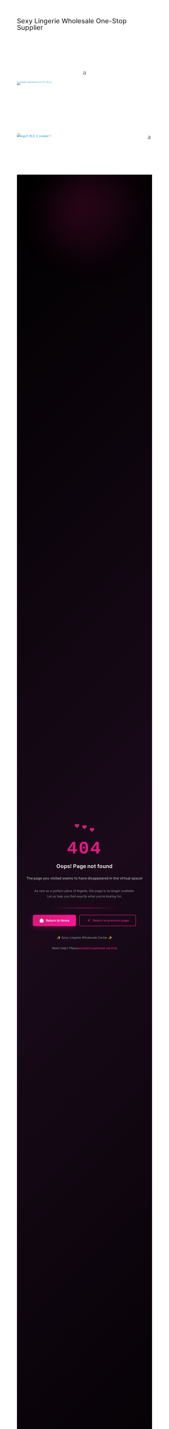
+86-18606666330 (71, 94)
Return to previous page (111, 920)
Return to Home (57, 920)
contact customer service (98, 948)
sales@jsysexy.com (34, 94)
